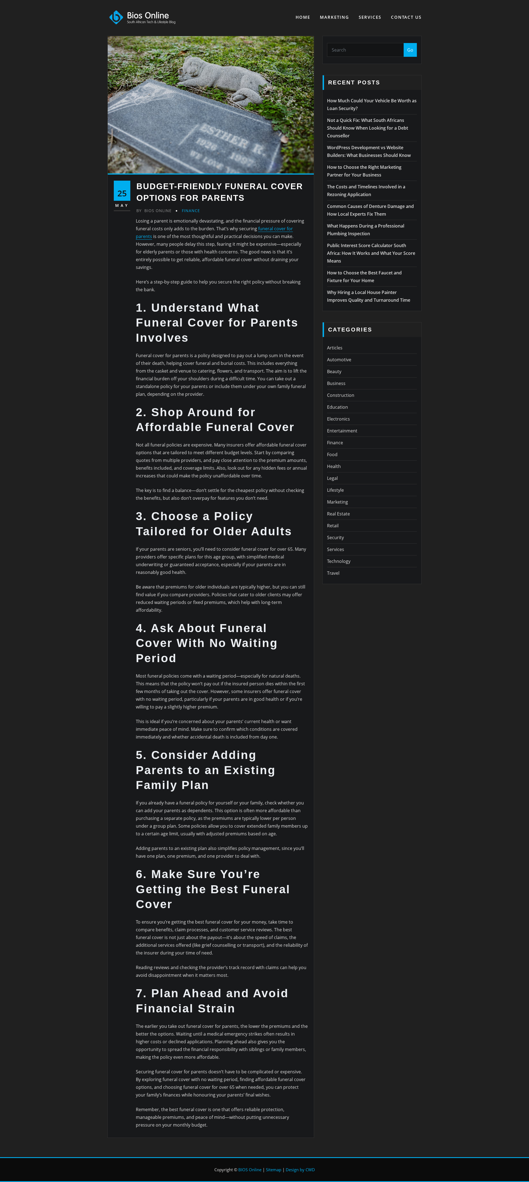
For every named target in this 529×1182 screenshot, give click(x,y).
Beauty (334, 371)
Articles (334, 348)
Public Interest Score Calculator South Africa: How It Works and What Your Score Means (371, 253)
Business (336, 383)
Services (370, 17)
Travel (333, 573)
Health (334, 466)
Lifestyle (335, 490)
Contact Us (406, 17)
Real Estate (338, 514)
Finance (191, 210)
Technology (338, 561)
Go (410, 50)
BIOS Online (249, 1169)
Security (335, 537)
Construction (340, 395)
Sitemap (273, 1169)
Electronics (338, 419)
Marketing (334, 17)
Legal (332, 478)
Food (332, 454)
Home (303, 17)
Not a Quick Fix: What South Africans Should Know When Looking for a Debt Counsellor (367, 128)
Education (337, 407)
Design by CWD (300, 1169)
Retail (333, 526)
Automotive (339, 360)
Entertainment (342, 431)
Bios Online (154, 210)
